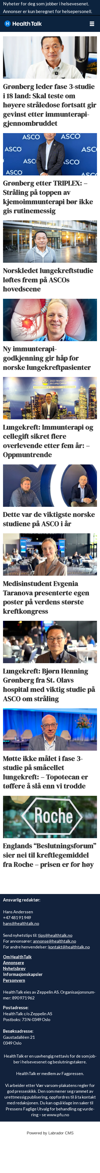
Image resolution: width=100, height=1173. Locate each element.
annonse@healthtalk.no (54, 941)
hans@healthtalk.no (21, 923)
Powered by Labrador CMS (50, 1133)
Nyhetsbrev (14, 968)
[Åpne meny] (92, 24)
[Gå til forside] (41, 23)
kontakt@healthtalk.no (69, 946)
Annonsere (13, 962)
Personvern (14, 980)
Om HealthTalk (17, 956)
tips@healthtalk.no (55, 935)
